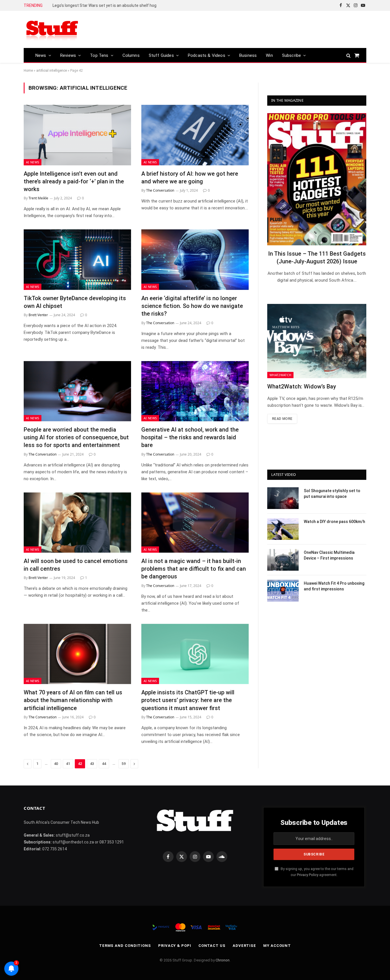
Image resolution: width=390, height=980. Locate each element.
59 (124, 763)
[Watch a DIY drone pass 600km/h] (283, 529)
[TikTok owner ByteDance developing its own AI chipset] (77, 259)
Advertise (244, 945)
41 (68, 763)
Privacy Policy (307, 875)
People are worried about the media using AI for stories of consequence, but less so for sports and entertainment (76, 437)
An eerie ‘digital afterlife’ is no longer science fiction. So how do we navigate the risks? (192, 306)
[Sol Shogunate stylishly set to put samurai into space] (283, 498)
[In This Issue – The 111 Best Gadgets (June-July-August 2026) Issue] (316, 179)
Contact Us (212, 945)
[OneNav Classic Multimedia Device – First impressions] (283, 560)
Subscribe (291, 55)
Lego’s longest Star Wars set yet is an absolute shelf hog (104, 5)
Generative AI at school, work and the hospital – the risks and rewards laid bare (190, 437)
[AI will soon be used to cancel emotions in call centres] (77, 522)
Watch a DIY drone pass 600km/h (334, 521)
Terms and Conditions (125, 945)
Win (269, 55)
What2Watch (280, 375)
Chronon (223, 960)
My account (277, 945)
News (40, 55)
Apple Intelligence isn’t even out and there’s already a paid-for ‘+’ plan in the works (74, 181)
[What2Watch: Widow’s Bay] (316, 341)
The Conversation (160, 190)
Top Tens (99, 55)
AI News (32, 162)
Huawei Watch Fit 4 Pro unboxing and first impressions (334, 586)
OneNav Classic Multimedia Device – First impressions (329, 555)
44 (104, 763)
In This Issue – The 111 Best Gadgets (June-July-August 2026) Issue (317, 257)
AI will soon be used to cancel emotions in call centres (76, 565)
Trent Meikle (38, 198)
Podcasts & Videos (206, 55)
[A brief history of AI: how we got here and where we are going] (195, 135)
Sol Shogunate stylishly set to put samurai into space (332, 493)
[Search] (348, 55)
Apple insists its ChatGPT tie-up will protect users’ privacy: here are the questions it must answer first (187, 700)
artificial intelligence (51, 71)
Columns (131, 55)
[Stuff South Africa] (52, 29)
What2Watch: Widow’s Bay (301, 386)
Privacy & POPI (174, 945)
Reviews (68, 55)
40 (56, 763)
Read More (282, 419)
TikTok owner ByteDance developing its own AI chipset (75, 302)
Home (28, 71)
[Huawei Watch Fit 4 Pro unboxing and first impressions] (283, 591)
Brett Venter (38, 314)
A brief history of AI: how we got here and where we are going (189, 177)
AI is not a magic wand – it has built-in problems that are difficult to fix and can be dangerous (193, 569)
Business (248, 55)
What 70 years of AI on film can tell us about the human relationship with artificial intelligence (73, 700)
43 (92, 763)
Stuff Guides (161, 55)
